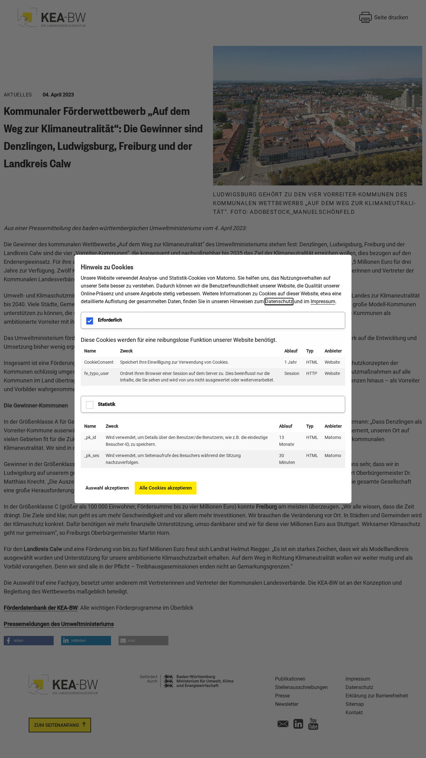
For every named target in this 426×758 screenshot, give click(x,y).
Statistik (106, 404)
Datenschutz (279, 301)
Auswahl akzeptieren (107, 488)
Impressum (323, 301)
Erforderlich (110, 320)
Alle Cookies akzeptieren (165, 488)
